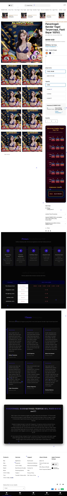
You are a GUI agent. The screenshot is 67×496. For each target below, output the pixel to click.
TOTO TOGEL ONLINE (8, 477)
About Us (42, 460)
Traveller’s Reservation (20, 475)
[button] (4, 9)
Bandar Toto (48, 9)
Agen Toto (55, 9)
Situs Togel (23, 9)
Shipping (53, 41)
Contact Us (30, 468)
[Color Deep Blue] (50, 53)
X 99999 (49, 94)
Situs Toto (11, 9)
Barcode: (55, 35)
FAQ (28, 470)
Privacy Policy (30, 472)
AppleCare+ (18, 460)
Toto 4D (43, 9)
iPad (4, 463)
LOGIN (20, 494)
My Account (30, 460)
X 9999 (49, 89)
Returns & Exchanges (32, 465)
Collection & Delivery (32, 463)
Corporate (17, 463)
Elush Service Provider (20, 468)
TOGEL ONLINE (50, 71)
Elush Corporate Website (45, 469)
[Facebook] (46, 231)
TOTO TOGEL (6, 472)
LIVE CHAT (60, 494)
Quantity (47, 118)
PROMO (6, 494)
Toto (4, 475)
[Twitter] (48, 231)
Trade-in (17, 472)
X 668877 (49, 98)
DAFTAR (33, 494)
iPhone (4, 465)
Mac (4, 460)
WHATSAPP (47, 494)
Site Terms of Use (31, 475)
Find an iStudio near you (44, 464)
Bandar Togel (36, 9)
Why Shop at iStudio (44, 467)
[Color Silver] (53, 53)
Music (4, 470)
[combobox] (37, 5)
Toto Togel (17, 9)
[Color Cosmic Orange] (46, 53)
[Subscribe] (23, 488)
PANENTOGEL (4, 9)
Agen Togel (29, 9)
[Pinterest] (51, 231)
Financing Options (19, 470)
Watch (4, 468)
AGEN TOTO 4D (50, 76)
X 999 (48, 85)
